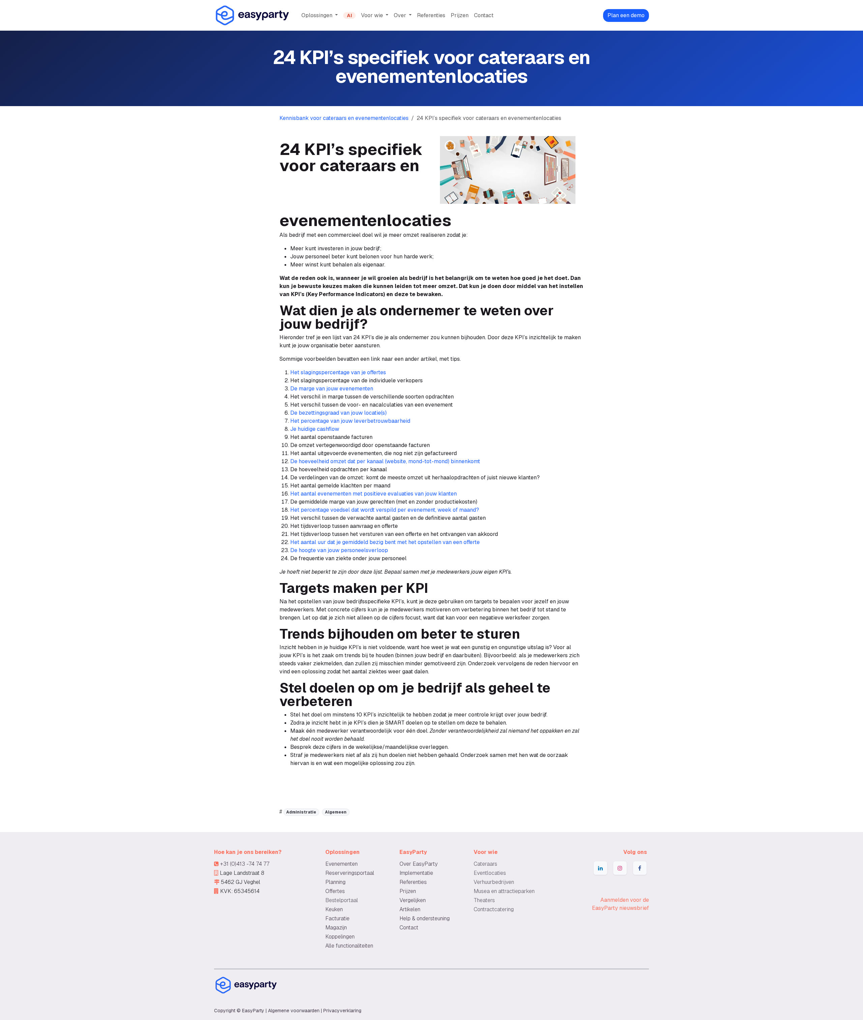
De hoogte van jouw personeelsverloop (339, 550)
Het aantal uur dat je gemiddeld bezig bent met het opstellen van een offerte (385, 542)
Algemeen (336, 812)
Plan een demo (626, 15)
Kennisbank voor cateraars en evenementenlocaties (344, 118)
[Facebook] (640, 868)
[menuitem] (319, 15)
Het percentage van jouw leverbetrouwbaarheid (350, 420)
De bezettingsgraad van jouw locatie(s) (338, 412)
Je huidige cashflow (314, 429)
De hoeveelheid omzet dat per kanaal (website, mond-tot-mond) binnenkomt (385, 461)
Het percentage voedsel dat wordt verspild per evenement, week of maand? (384, 509)
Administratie (301, 812)
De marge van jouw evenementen (331, 388)
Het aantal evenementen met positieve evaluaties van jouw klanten (373, 493)
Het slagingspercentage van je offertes (338, 372)
